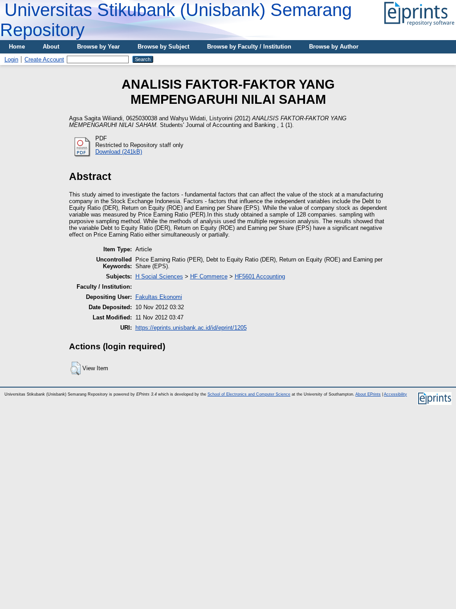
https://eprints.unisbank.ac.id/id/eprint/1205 (191, 327)
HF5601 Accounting (260, 276)
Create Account (44, 59)
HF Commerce (209, 276)
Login (11, 59)
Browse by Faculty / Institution (249, 46)
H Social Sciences (159, 276)
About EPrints (368, 394)
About (51, 46)
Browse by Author (333, 46)
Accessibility (395, 394)
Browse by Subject (163, 46)
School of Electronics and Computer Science (249, 394)
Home (17, 46)
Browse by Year (98, 46)
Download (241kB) (118, 151)
